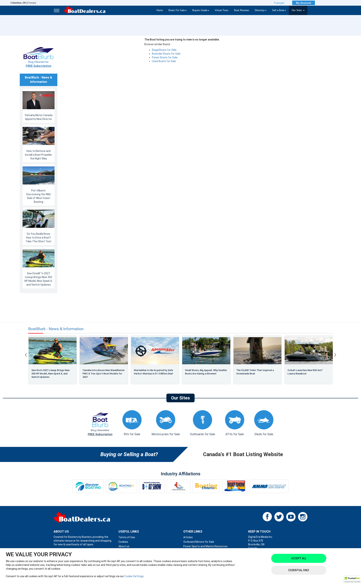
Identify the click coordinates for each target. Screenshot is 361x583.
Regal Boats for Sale (164, 49)
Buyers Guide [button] (199, 10)
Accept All (298, 558)
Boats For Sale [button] (176, 10)
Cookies (123, 541)
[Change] (23, 3)
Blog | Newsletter (38, 64)
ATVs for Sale (234, 434)
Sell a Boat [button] (278, 10)
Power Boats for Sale (164, 57)
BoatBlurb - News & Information (55, 329)
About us (123, 546)
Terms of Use (126, 537)
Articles (188, 537)
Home (159, 10)
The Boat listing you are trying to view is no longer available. (182, 39)
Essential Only (298, 570)
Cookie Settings (134, 576)
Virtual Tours (221, 10)
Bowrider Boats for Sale (166, 53)
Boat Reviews (241, 10)
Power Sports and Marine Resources (205, 546)
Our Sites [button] (297, 10)
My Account (303, 2)
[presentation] (25, 354)
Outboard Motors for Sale (198, 541)
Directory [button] (260, 10)
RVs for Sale (132, 434)
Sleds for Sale (263, 434)
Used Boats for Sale (164, 61)
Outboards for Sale (202, 434)
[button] (352, 579)
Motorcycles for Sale (166, 434)
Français (279, 2)
